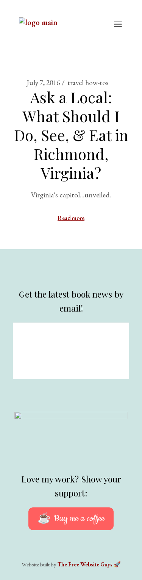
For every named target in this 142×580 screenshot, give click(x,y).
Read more (71, 218)
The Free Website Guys (85, 564)
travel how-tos (87, 82)
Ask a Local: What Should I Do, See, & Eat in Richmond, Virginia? (71, 135)
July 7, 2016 (43, 82)
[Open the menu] (118, 24)
